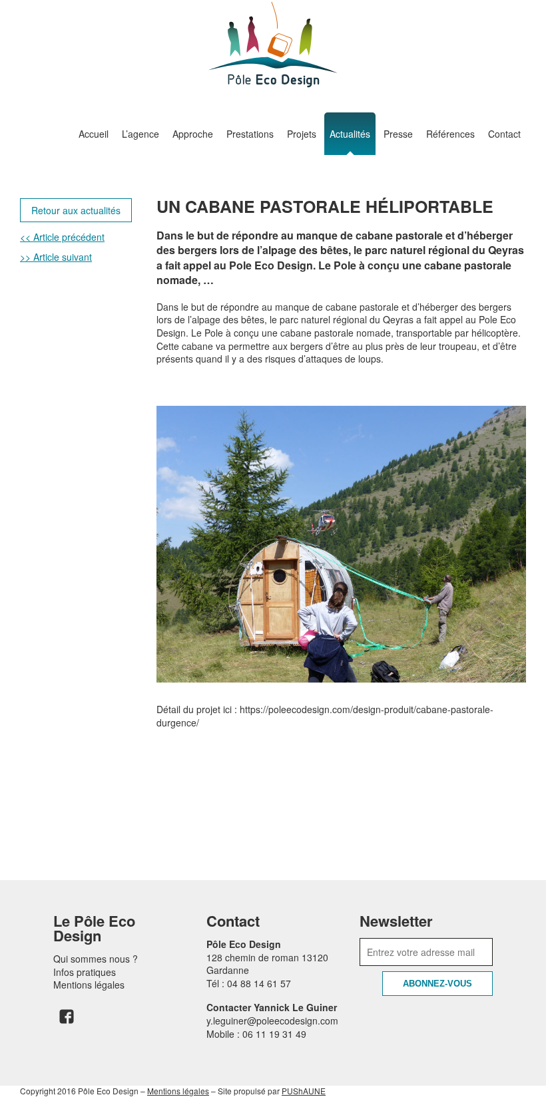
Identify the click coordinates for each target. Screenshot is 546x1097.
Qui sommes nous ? (95, 958)
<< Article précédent (62, 236)
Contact (504, 133)
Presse (398, 133)
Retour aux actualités (76, 210)
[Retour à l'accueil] (273, 44)
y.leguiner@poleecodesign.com (272, 1020)
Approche (192, 133)
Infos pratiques (84, 972)
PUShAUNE (304, 1090)
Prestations (250, 133)
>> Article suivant (56, 256)
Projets (301, 133)
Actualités (350, 133)
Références (450, 133)
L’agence (140, 133)
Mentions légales (89, 984)
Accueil (94, 133)
